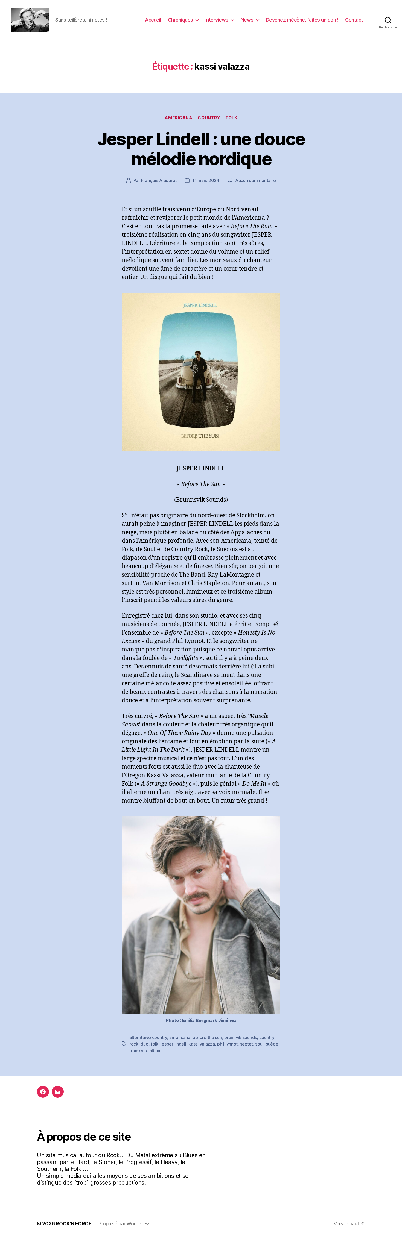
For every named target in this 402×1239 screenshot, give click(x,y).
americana (179, 1037)
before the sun (207, 1037)
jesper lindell (173, 1044)
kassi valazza (201, 1044)
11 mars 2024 (205, 180)
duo (144, 1044)
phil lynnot (227, 1044)
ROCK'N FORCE (74, 1223)
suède (272, 1044)
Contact (354, 20)
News (247, 20)
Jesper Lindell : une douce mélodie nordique (201, 148)
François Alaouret (159, 180)
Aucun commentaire (255, 180)
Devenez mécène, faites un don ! (302, 20)
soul (259, 1044)
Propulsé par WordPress (124, 1223)
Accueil (153, 20)
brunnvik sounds (240, 1037)
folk (231, 117)
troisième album (145, 1050)
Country (209, 117)
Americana (178, 117)
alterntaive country (148, 1037)
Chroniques (180, 20)
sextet (246, 1044)
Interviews (216, 20)
